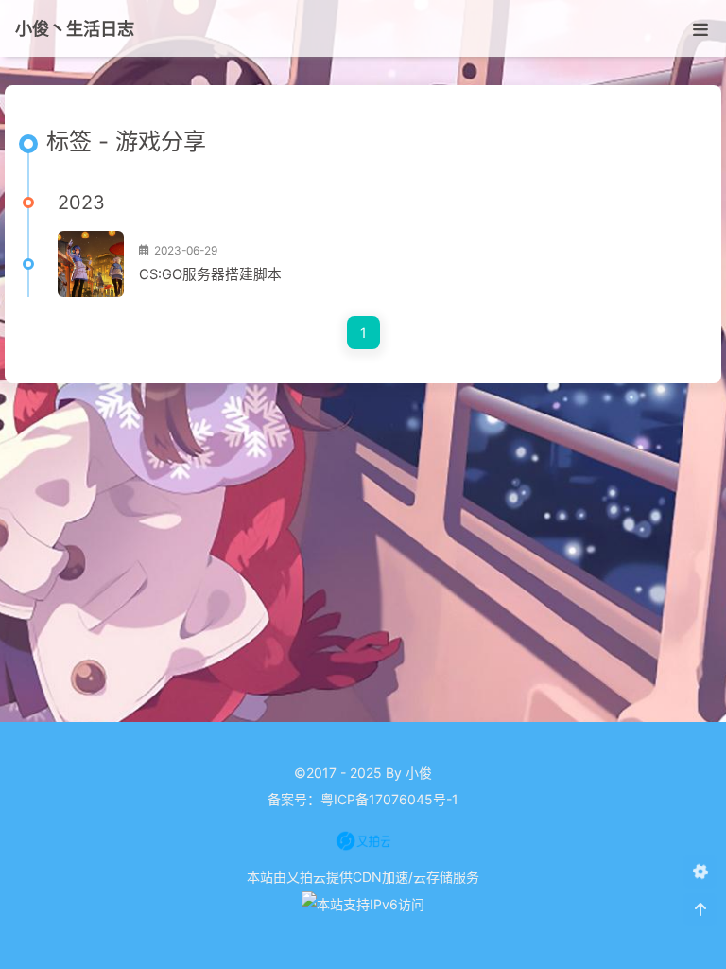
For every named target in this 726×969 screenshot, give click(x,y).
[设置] (700, 872)
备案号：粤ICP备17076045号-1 (363, 799)
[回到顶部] (700, 909)
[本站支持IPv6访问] (363, 903)
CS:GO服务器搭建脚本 (210, 274)
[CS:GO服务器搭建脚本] (91, 264)
